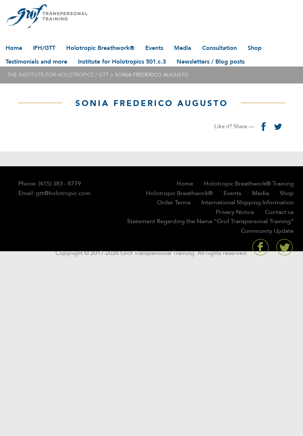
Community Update (267, 231)
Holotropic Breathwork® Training (249, 184)
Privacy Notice (235, 212)
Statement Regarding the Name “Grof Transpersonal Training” (210, 221)
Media (182, 48)
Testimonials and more (36, 62)
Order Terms (174, 202)
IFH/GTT (44, 48)
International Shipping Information (247, 202)
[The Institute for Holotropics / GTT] (45, 16)
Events (154, 48)
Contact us (279, 212)
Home (14, 48)
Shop (255, 48)
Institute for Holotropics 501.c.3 (122, 62)
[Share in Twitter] (277, 126)
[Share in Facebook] (263, 126)
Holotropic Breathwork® (100, 48)
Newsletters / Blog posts (211, 62)
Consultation (219, 48)
